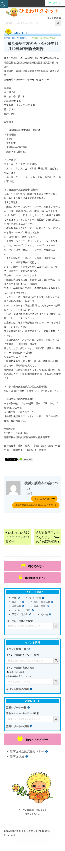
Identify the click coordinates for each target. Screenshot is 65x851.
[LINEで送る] (25, 459)
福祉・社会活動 (42, 601)
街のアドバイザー (35, 739)
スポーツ (16, 601)
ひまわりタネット (39, 10)
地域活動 (16, 606)
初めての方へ (35, 566)
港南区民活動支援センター (27, 751)
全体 (14, 597)
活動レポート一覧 (16, 707)
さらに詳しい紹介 (43, 498)
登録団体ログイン (34, 578)
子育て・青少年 (20, 614)
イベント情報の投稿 (17, 689)
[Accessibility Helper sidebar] (4, 4)
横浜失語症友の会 (48, 38)
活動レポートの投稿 (17, 726)
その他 (44, 614)
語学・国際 (40, 606)
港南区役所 (17, 756)
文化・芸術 (35, 597)
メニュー (57, 3)
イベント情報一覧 (16, 649)
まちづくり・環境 (21, 610)
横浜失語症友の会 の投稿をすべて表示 (34, 505)
